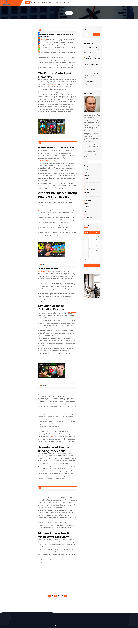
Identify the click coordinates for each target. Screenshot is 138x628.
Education (87, 178)
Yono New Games (42, 39)
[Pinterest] (39, 42)
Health (86, 184)
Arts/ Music (88, 170)
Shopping (87, 211)
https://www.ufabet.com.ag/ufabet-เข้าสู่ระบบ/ (49, 160)
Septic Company (42, 497)
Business (87, 175)
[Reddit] (39, 38)
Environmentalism (42, 524)
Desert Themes (80, 625)
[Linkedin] (39, 40)
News (86, 198)
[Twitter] (39, 36)
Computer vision (72, 312)
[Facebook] (39, 33)
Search (86, 29)
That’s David (58, 2)
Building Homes (35, 2)
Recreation (87, 203)
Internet (87, 192)
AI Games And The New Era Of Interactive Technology (56, 147)
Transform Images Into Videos (48, 269)
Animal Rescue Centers (46, 2)
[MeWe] (39, 44)
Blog (86, 172)
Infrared (53, 436)
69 (62, 595)
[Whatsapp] (39, 49)
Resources (43, 264)
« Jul (86, 265)
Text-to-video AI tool (43, 271)
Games (43, 30)
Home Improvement (90, 189)
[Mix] (39, 46)
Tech (86, 214)
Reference (87, 206)
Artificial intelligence (51, 84)
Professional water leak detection (46, 413)
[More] (39, 51)
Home (27, 2)
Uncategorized (88, 217)
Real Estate (88, 200)
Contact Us (66, 2)
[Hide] (38, 52)
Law (86, 195)
